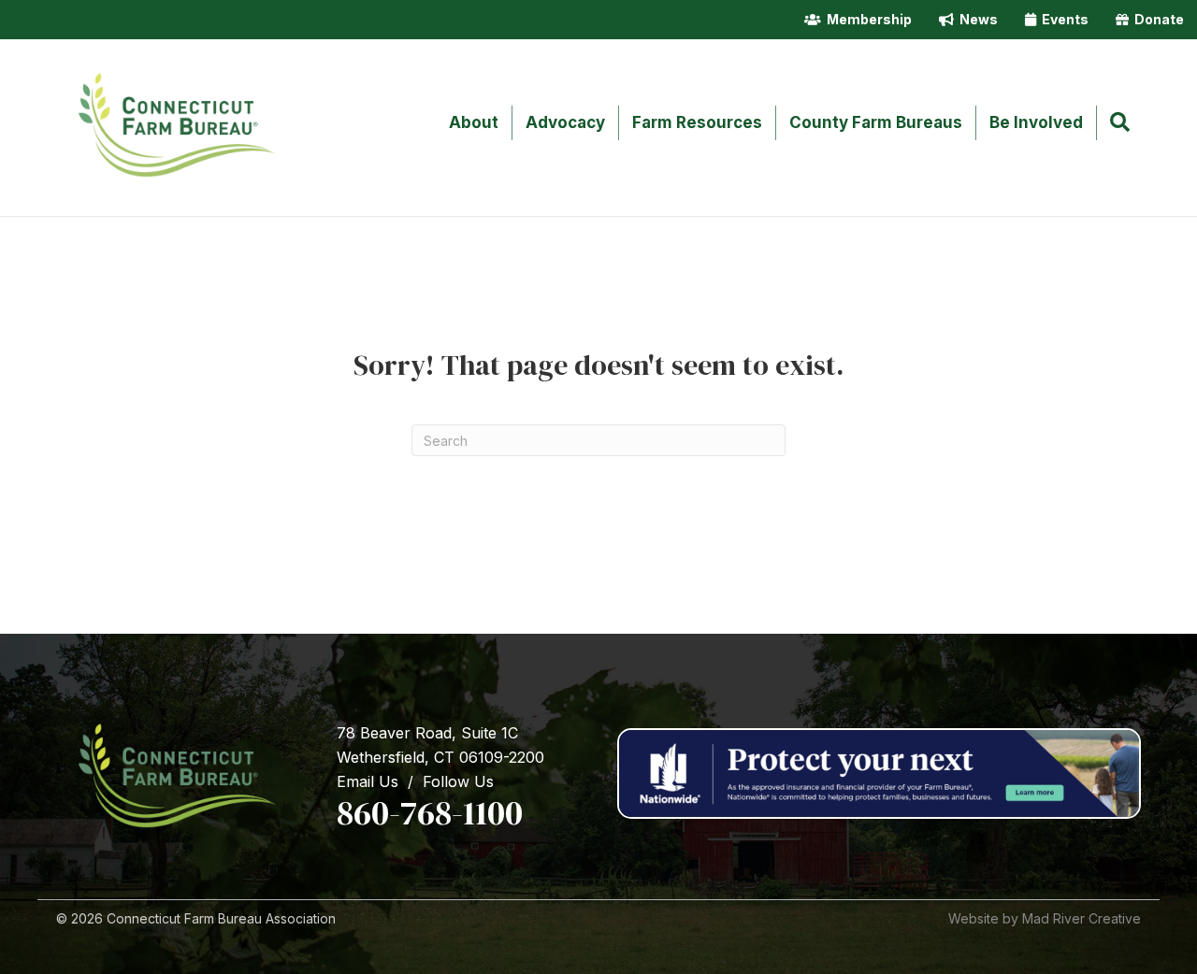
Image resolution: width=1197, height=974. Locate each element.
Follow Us (458, 781)
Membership (866, 19)
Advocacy (565, 122)
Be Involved (1036, 122)
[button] (1123, 123)
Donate (1156, 19)
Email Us (367, 781)
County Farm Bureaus (875, 122)
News (976, 19)
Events (1062, 19)
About (473, 122)
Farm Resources (697, 122)
